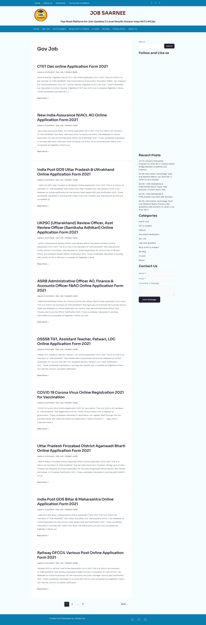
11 (83, 604)
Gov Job (46, 29)
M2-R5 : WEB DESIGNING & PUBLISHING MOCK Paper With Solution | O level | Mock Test (153, 187)
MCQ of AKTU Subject (79, 29)
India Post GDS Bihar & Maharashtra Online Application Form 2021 (75, 501)
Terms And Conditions (79, 3)
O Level (95, 29)
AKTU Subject (59, 29)
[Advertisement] (157, 115)
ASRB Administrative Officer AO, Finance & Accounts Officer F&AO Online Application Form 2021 (80, 286)
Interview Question (147, 243)
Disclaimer (61, 3)
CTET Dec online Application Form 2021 (72, 66)
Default (142, 230)
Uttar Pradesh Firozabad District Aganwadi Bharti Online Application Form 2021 (81, 448)
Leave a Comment (45, 72)
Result (142, 260)
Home (37, 3)
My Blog (105, 29)
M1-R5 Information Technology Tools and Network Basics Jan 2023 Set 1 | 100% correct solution (155, 177)
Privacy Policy (119, 29)
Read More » (43, 97)
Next (125, 604)
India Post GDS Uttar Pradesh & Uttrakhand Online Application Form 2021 (75, 172)
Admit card (144, 221)
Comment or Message (149, 283)
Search (142, 42)
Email (142, 279)
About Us (48, 3)
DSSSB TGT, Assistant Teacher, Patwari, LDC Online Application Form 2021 (76, 341)
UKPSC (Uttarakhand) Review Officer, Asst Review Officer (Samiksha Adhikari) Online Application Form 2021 (75, 228)
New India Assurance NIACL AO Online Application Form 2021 (72, 117)
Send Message (149, 299)
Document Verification (149, 234)
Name (142, 273)
